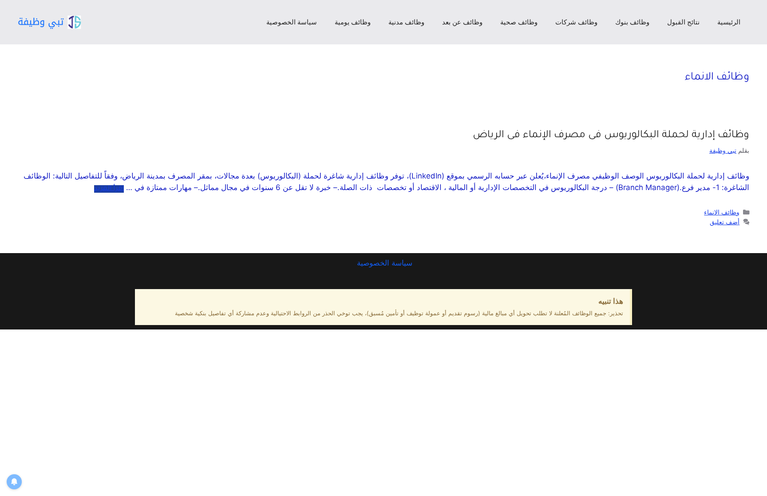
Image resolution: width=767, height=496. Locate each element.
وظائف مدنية (406, 22)
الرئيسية (728, 22)
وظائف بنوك (632, 22)
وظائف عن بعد (462, 22)
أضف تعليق (724, 222)
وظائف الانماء (721, 212)
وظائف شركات (576, 22)
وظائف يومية (353, 22)
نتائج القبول (683, 22)
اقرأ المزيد (109, 189)
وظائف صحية (519, 22)
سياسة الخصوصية (291, 22)
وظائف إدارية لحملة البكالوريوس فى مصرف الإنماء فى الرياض (611, 135)
